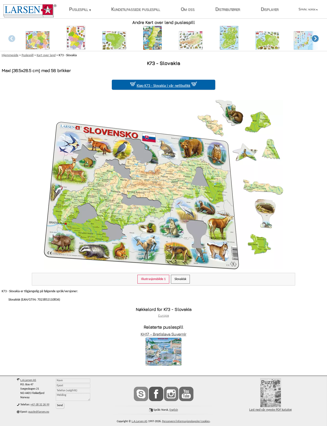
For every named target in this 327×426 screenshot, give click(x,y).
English (173, 410)
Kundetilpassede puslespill (135, 9)
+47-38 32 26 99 (39, 404)
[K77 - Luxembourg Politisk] (76, 48)
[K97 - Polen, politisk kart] (38, 48)
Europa (163, 315)
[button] (315, 38)
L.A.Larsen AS (28, 380)
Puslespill (80, 9)
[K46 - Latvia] (267, 48)
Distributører (227, 9)
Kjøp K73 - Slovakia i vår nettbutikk (163, 86)
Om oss (188, 9)
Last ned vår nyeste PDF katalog (270, 409)
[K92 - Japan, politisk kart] (306, 48)
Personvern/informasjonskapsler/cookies (186, 421)
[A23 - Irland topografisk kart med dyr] (229, 48)
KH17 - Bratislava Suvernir (163, 334)
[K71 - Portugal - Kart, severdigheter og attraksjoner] (152, 48)
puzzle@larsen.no (38, 411)
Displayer (270, 9)
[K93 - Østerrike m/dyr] (191, 48)
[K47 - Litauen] (114, 48)
